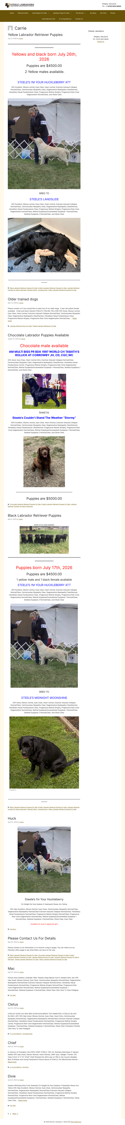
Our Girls (103, 13)
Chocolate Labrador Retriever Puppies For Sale (25, 504)
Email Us (100, 42)
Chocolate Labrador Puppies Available (38, 335)
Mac (11, 968)
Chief (12, 1043)
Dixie (12, 1076)
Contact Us (79, 19)
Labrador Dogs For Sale (61, 13)
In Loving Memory (65, 19)
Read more (12, 1062)
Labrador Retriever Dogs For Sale (21, 326)
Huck (12, 818)
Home (12, 13)
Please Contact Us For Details (32, 938)
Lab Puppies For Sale (39, 13)
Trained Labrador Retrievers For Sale (44, 326)
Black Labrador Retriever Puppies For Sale (23, 288)
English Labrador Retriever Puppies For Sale (52, 288)
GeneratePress (76, 1122)
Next (15, 1114)
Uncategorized (42, 290)
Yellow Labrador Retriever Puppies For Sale (62, 290)
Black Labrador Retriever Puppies (34, 515)
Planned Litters (23, 13)
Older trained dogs (23, 299)
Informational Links (48, 19)
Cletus (13, 1004)
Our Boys (93, 13)
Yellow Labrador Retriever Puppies (35, 35)
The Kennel (80, 13)
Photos (112, 13)
